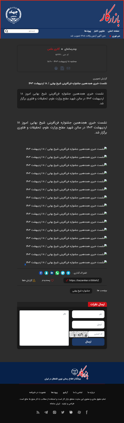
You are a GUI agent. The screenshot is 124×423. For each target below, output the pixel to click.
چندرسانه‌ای (70, 49)
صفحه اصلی (113, 31)
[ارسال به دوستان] (68, 68)
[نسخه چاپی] (56, 68)
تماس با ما (77, 392)
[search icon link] (6, 31)
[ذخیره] (62, 68)
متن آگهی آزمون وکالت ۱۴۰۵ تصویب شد (88, 36)
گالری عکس (53, 49)
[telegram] (68, 273)
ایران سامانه (55, 403)
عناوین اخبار (99, 31)
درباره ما (91, 392)
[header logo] (110, 15)
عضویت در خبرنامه (37, 392)
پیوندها (87, 31)
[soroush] (46, 273)
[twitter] (63, 273)
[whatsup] (57, 273)
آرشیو (65, 392)
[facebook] (41, 273)
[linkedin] (52, 273)
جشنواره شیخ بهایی (81, 291)
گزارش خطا (27, 280)
